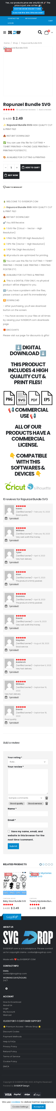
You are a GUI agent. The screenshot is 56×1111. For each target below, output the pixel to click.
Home (6, 43)
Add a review (45, 109)
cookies (15, 1102)
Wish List (7, 1015)
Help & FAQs (9, 1041)
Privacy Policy (10, 1046)
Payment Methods (12, 1036)
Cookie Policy (10, 1061)
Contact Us (13, 18)
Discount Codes (11, 1031)
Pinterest (6, 988)
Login (5, 1008)
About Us (7, 1005)
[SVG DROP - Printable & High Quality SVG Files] (14, 32)
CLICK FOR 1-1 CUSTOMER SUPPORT (22, 1021)
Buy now (13, 175)
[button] (40, 864)
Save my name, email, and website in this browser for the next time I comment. (26, 835)
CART (50, 21)
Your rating (15, 757)
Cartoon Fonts (43, 898)
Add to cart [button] (21, 876)
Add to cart (32, 167)
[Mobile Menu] (5, 32)
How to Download (12, 1002)
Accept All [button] (39, 1106)
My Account (31, 18)
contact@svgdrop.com (39, 952)
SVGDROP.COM (27, 959)
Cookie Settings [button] (20, 1106)
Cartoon (6, 898)
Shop (15, 43)
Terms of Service (11, 1056)
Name (12, 808)
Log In (11, 23)
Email (12, 820)
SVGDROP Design (21, 1086)
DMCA (6, 1066)
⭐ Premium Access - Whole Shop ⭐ (22, 1026)
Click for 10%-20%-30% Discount (28, 13)
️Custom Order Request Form (27, 9)
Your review (16, 766)
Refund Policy (10, 1051)
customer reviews (26, 109)
